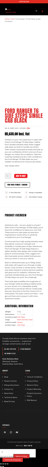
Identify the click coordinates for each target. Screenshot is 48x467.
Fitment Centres (10, 381)
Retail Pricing (9, 401)
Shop (6, 377)
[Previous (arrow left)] (1, 466)
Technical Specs (10, 397)
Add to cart (21, 176)
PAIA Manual (32, 400)
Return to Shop (21, 456)
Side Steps (21, 317)
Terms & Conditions (34, 377)
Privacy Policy (32, 381)
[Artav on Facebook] (4, 432)
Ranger (20, 322)
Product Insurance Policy (34, 394)
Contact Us (8, 389)
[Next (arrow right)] (3, 466)
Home (7, 19)
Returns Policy (32, 385)
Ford (12, 19)
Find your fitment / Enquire (17, 185)
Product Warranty (34, 389)
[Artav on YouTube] (17, 432)
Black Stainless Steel (25, 320)
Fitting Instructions (11, 385)
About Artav (8, 393)
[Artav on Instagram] (10, 432)
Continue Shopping (13, 460)
